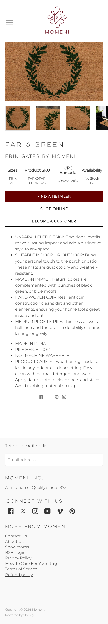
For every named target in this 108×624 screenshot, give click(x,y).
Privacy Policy (18, 558)
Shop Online (54, 208)
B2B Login (15, 552)
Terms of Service (21, 569)
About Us (14, 541)
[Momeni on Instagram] (35, 510)
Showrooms (17, 547)
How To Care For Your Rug (31, 563)
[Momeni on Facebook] (10, 510)
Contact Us (16, 536)
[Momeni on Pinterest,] (72, 510)
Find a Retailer (54, 196)
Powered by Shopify (19, 615)
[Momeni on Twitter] (23, 510)
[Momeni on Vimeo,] (60, 510)
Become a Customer (54, 221)
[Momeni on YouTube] (47, 510)
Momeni (38, 609)
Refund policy (19, 574)
